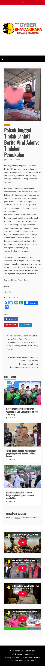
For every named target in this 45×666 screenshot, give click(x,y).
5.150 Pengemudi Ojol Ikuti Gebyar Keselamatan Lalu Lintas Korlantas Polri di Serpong (22, 411)
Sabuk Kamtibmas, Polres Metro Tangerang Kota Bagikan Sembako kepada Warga (20, 495)
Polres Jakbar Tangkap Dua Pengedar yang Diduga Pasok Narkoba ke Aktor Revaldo (21, 453)
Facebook (11, 319)
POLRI (7, 125)
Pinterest (12, 324)
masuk (17, 517)
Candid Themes (30, 660)
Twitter (25, 319)
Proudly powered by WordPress (19, 657)
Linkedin (26, 324)
